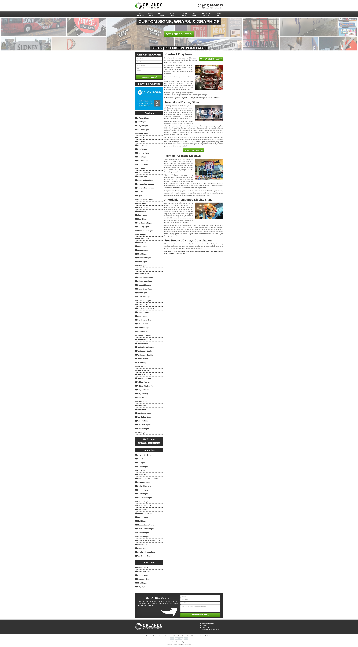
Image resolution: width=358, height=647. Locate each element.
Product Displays (144, 285)
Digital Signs (142, 196)
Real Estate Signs (144, 297)
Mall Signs (141, 521)
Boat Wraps (142, 149)
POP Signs (141, 266)
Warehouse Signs (144, 413)
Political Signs (143, 536)
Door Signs (141, 203)
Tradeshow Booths (144, 351)
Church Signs (142, 176)
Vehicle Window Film (145, 386)
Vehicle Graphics (144, 374)
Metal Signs (142, 254)
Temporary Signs (144, 339)
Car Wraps (141, 168)
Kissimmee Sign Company (166, 635)
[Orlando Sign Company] (148, 626)
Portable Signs (143, 273)
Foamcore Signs (143, 579)
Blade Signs (142, 145)
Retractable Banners (145, 308)
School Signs (142, 324)
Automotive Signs (144, 455)
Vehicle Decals (143, 370)
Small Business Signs (146, 552)
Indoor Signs (150, 14)
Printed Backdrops (144, 281)
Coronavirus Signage (145, 184)
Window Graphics (144, 425)
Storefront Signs (143, 332)
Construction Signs (145, 180)
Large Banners (143, 238)
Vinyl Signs (194, 14)
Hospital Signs (143, 502)
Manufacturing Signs (145, 525)
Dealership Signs (144, 486)
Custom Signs (184, 14)
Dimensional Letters (145, 199)
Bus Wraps (141, 157)
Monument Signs (144, 258)
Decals (140, 192)
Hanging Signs (143, 227)
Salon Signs (142, 544)
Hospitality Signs (144, 505)
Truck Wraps (142, 363)
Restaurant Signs (144, 301)
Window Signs (143, 429)
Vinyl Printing (142, 394)
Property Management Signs (148, 540)
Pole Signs (141, 269)
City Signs (141, 470)
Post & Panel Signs (145, 277)
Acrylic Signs (142, 126)
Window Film (142, 421)
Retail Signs (142, 304)
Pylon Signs (142, 293)
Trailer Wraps (142, 359)
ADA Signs (141, 122)
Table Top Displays (144, 335)
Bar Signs (141, 141)
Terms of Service (200, 635)
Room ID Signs (143, 312)
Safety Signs (142, 316)
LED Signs (141, 235)
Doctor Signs (142, 494)
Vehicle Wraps (173, 14)
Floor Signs (142, 219)
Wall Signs (141, 409)
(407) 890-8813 (212, 5)
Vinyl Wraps (142, 398)
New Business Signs (145, 529)
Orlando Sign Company (152, 635)
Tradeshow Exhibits (145, 355)
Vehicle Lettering (144, 378)
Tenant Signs (142, 343)
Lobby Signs (142, 246)
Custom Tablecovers (145, 188)
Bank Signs (141, 459)
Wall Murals (142, 405)
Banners (140, 137)
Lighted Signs (142, 242)
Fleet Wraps (142, 215)
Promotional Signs (144, 289)
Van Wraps (141, 367)
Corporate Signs (143, 482)
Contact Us (218, 14)
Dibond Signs (142, 575)
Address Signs (143, 130)
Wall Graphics (142, 401)
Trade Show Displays (205, 14)
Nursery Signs (143, 533)
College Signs (142, 474)
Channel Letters (143, 172)
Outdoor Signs (161, 14)
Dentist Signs (142, 490)
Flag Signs (141, 211)
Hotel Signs (142, 509)
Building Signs (143, 153)
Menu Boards (142, 250)
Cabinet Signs (143, 161)
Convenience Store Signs (147, 478)
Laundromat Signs (144, 513)
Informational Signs (145, 231)
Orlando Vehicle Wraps (180, 635)
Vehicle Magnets (143, 382)
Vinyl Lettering (143, 390)
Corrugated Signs (144, 571)
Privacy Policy (190, 635)
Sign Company (140, 14)
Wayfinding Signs (144, 417)
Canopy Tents (142, 165)
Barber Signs (142, 467)
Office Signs (142, 262)
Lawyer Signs (142, 517)
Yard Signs (141, 433)
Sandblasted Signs (144, 320)
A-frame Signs (143, 118)
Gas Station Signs (144, 223)
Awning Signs (142, 133)
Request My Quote (148, 77)
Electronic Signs (143, 207)
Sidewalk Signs (143, 328)
